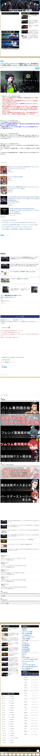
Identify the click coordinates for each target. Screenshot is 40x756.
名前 (1, 298)
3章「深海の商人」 (25, 647)
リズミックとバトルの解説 (27, 631)
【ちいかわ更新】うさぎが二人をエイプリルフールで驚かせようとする (17, 226)
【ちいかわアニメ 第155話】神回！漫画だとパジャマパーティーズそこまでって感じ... (20, 224)
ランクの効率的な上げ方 (26, 635)
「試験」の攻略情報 (26, 638)
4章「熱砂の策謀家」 (26, 649)
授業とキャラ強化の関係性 (27, 633)
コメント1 (37, 68)
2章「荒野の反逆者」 (26, 645)
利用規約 (2, 297)
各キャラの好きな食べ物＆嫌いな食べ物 (29, 666)
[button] (38, 395)
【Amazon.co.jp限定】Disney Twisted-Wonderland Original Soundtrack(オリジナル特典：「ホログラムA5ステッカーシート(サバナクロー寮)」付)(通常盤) (24, 210)
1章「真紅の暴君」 (25, 643)
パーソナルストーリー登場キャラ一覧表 (29, 659)
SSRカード (24, 654)
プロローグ (24, 642)
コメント (2, 302)
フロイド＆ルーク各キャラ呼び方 (28, 664)
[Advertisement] (10, 22)
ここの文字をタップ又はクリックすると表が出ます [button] (10, 49)
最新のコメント (12, 297)
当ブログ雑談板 (4, 162)
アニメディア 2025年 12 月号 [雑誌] (15, 176)
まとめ (2, 61)
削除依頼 (7, 297)
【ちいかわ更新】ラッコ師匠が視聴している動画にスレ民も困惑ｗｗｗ (17, 228)
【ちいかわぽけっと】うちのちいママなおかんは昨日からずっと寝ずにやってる (19, 222)
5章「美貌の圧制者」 (26, 650)
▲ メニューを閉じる (3, 752)
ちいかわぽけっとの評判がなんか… (9, 220)
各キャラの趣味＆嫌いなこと (27, 668)
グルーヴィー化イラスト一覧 (27, 661)
